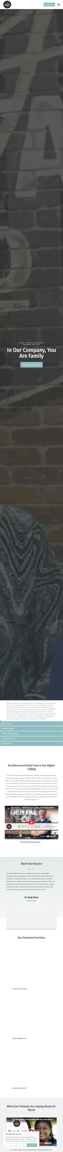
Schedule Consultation (31, 365)
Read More (31, 901)
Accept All (32, 1145)
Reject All (21, 1145)
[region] (21, 1140)
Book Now (49, 4)
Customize (11, 1145)
